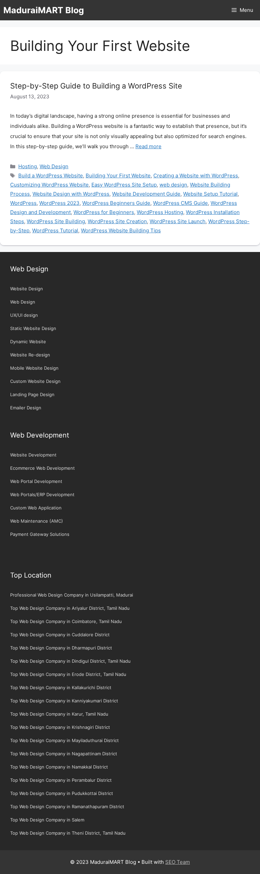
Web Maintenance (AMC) (36, 521)
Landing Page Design (32, 394)
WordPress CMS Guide (180, 203)
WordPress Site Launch (177, 221)
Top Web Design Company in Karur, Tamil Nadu (59, 714)
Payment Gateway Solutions (39, 534)
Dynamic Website (28, 341)
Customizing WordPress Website (49, 184)
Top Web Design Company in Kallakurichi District (60, 687)
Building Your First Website (118, 175)
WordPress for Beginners (103, 212)
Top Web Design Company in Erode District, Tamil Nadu (68, 674)
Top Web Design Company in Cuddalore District (60, 634)
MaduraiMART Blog (43, 10)
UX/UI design (24, 315)
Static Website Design (33, 328)
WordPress (23, 203)
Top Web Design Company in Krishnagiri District (60, 727)
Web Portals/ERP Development (42, 494)
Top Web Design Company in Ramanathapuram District (67, 806)
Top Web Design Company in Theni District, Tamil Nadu (68, 833)
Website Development (33, 455)
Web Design (54, 166)
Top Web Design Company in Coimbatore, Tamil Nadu (66, 621)
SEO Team (177, 862)
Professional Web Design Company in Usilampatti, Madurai (71, 595)
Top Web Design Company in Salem (47, 819)
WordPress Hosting (160, 212)
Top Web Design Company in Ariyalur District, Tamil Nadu (70, 608)
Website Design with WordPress (70, 194)
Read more (148, 146)
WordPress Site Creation (117, 221)
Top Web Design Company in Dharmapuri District (61, 647)
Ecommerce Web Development (42, 468)
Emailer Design (25, 407)
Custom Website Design (35, 381)
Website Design (26, 288)
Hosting (27, 166)
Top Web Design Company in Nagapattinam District (63, 753)
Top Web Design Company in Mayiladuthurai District (64, 740)
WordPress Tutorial (55, 230)
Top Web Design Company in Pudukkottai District (61, 793)
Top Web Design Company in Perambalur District (61, 780)
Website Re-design (30, 354)
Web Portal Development (36, 481)
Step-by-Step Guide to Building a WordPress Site (96, 85)
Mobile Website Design (34, 368)
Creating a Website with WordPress (195, 175)
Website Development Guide (146, 194)
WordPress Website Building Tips (121, 230)
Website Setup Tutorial (210, 194)
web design (173, 184)
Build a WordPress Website (50, 175)
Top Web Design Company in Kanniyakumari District (64, 700)
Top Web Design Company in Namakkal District (59, 767)
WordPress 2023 (59, 203)
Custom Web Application (36, 507)
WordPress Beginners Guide (116, 203)
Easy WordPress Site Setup (124, 184)
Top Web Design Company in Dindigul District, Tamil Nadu (70, 661)
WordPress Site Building (56, 221)
